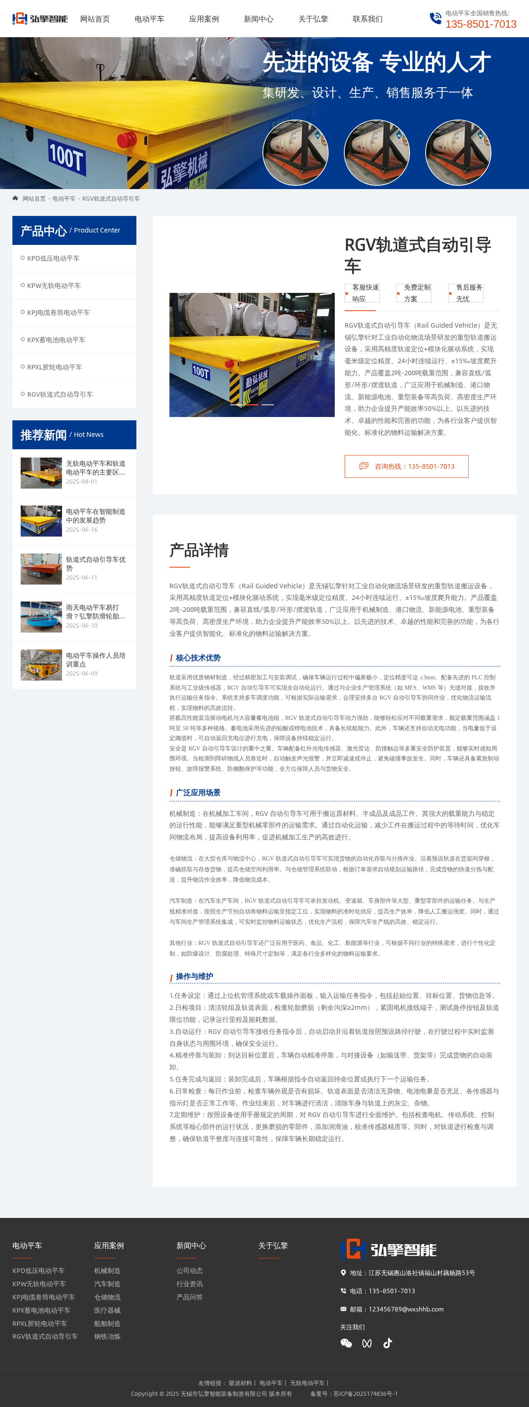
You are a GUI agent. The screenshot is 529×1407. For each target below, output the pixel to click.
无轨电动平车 (307, 1382)
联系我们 (368, 18)
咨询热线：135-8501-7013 (415, 466)
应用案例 (204, 18)
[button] (236, 404)
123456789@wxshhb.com (406, 1309)
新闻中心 (259, 18)
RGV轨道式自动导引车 (111, 198)
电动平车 (149, 18)
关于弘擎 (313, 18)
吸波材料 (240, 1382)
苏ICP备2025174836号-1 (366, 1393)
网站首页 (95, 18)
